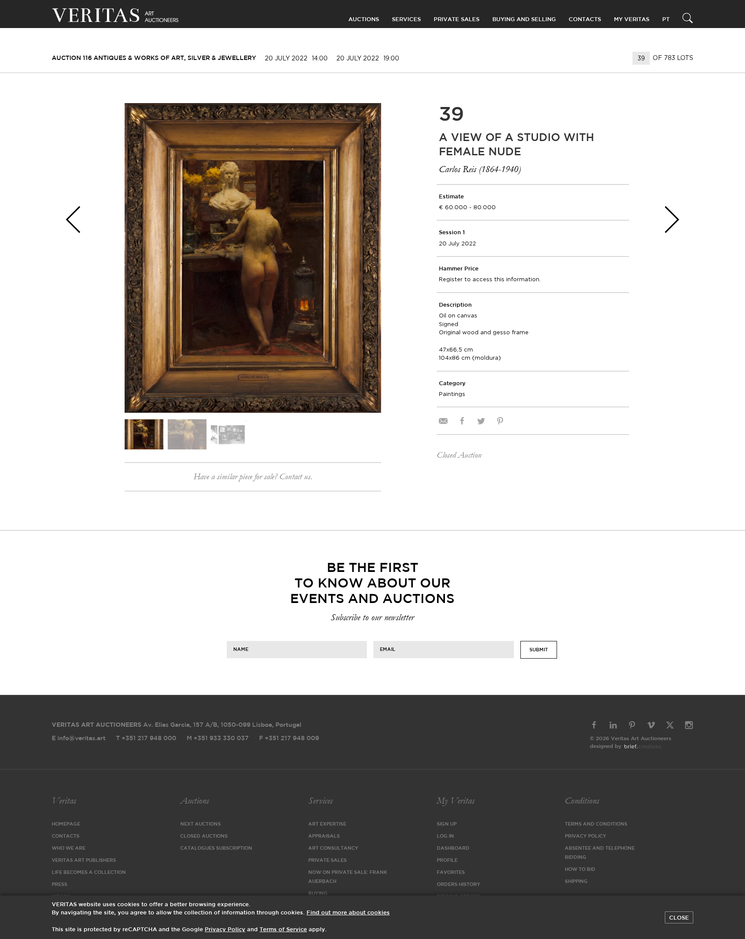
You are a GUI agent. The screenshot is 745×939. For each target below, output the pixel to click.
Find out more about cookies (348, 913)
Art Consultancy (333, 848)
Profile (447, 860)
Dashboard (453, 848)
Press (59, 884)
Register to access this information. (490, 279)
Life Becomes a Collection (89, 872)
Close (679, 917)
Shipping (576, 881)
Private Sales (456, 19)
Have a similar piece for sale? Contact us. (253, 476)
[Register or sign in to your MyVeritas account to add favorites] (368, 116)
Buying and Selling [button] (524, 19)
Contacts (65, 836)
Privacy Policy (585, 836)
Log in (445, 836)
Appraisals (324, 836)
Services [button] (406, 19)
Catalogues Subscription (216, 848)
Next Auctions (200, 824)
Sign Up (447, 824)
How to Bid (580, 869)
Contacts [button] (585, 19)
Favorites (451, 872)
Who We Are (68, 848)
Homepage (66, 824)
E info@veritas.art (79, 738)
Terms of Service (283, 929)
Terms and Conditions (596, 824)
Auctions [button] (363, 19)
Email (387, 649)
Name (240, 649)
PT (666, 19)
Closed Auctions (204, 836)
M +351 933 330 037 (218, 738)
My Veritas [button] (631, 19)
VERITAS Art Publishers (84, 860)
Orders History (458, 884)
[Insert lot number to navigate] (641, 58)
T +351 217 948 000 (146, 738)
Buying (318, 894)
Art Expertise (327, 824)
